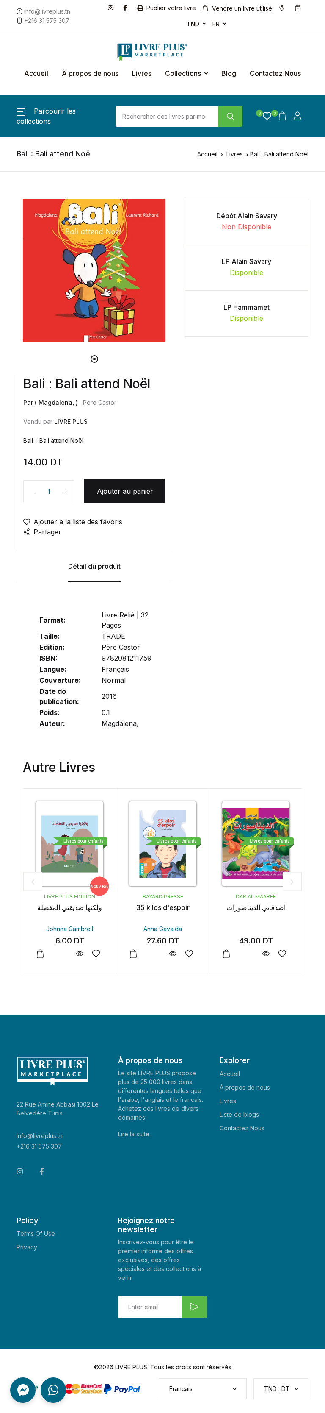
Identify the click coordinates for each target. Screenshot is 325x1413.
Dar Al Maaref (184, 896)
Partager (47, 532)
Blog (228, 73)
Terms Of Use (36, 1233)
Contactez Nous (275, 73)
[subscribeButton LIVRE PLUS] (194, 1307)
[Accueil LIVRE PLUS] (138, 51)
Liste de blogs (239, 1114)
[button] (263, 116)
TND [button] (193, 24)
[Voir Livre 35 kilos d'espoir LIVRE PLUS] (101, 953)
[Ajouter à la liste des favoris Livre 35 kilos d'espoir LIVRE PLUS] (117, 953)
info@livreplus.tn (40, 1135)
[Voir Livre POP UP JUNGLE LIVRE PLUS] (287, 953)
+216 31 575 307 (39, 1146)
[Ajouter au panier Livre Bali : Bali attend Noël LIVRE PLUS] (65, 491)
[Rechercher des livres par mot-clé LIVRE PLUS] (230, 116)
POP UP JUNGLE (277, 907)
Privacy (27, 1247)
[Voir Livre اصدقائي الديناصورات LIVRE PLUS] (194, 953)
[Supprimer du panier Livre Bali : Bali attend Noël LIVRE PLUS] (32, 491)
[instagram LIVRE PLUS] (112, 7)
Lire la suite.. (135, 1134)
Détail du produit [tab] (94, 566)
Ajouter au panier (125, 491)
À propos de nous (90, 73)
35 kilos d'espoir (91, 907)
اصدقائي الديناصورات (184, 907)
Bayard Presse (91, 896)
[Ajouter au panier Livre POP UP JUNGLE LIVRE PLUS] (248, 954)
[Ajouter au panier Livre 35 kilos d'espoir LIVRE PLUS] (62, 954)
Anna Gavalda (91, 928)
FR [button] (216, 24)
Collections (183, 73)
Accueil (36, 73)
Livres (141, 73)
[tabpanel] (94, 270)
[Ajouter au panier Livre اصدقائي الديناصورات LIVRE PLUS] (155, 954)
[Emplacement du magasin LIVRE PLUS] (283, 8)
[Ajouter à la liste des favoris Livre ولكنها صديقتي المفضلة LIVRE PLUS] (24, 953)
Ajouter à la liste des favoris (77, 521)
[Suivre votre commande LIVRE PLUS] (300, 8)
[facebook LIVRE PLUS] (127, 7)
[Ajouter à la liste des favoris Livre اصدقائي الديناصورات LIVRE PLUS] (210, 953)
